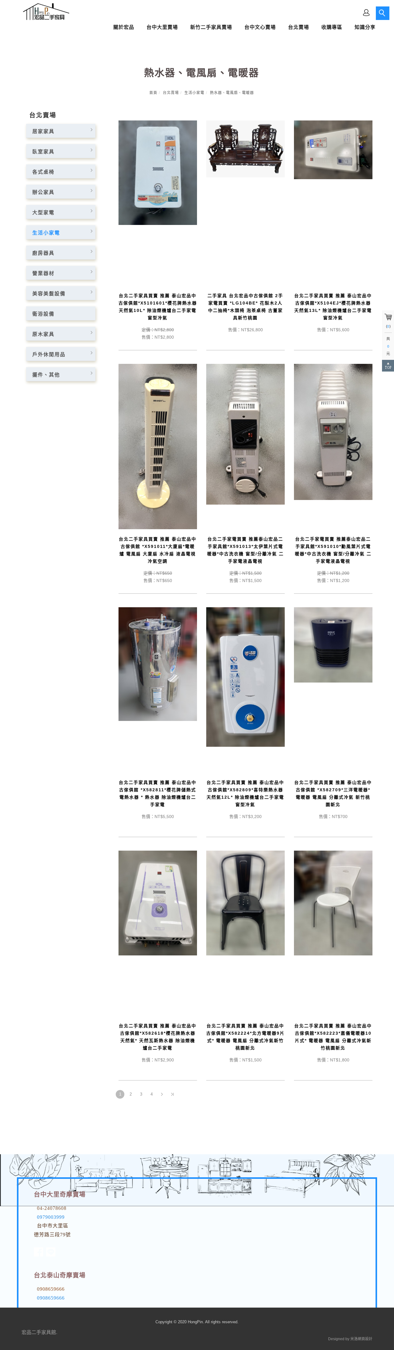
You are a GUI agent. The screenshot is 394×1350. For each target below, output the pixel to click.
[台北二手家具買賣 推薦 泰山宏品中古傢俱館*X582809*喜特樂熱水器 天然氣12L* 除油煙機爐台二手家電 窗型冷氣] (245, 676)
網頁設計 (365, 1339)
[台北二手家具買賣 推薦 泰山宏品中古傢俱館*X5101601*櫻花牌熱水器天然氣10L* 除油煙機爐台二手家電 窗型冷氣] (158, 172)
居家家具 (43, 131)
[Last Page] (172, 1094)
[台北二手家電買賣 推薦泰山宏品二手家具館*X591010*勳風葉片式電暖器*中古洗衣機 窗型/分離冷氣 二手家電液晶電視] (333, 431)
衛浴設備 (43, 314)
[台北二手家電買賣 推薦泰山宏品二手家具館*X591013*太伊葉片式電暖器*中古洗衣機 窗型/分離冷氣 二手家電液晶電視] (245, 433)
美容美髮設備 (49, 293)
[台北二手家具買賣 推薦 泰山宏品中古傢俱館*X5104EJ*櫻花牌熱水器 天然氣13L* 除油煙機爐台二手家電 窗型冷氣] (333, 149)
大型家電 (43, 212)
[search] (382, 13)
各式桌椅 (43, 172)
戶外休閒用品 (49, 354)
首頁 (153, 93)
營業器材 (43, 273)
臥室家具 (43, 151)
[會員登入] (366, 12)
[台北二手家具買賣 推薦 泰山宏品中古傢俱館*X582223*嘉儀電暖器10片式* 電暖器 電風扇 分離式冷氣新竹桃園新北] (333, 902)
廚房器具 (43, 253)
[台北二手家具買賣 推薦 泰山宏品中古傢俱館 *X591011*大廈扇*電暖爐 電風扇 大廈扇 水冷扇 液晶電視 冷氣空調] (158, 446)
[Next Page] (162, 1094)
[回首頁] (44, 11)
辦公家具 (43, 192)
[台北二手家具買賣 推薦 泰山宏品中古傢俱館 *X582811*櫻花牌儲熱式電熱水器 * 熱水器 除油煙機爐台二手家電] (158, 663)
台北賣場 (171, 93)
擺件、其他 (46, 374)
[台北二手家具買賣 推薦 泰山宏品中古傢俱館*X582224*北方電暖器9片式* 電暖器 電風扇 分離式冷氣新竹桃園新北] (245, 902)
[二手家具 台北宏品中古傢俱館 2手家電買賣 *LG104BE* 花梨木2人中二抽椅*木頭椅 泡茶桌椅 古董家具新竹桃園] (245, 148)
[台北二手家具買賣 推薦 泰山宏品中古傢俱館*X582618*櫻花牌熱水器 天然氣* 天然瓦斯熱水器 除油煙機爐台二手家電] (158, 902)
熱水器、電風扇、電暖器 (232, 93)
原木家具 (43, 334)
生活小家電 (194, 93)
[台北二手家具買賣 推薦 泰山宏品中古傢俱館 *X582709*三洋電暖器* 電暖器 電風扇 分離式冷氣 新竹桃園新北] (333, 644)
